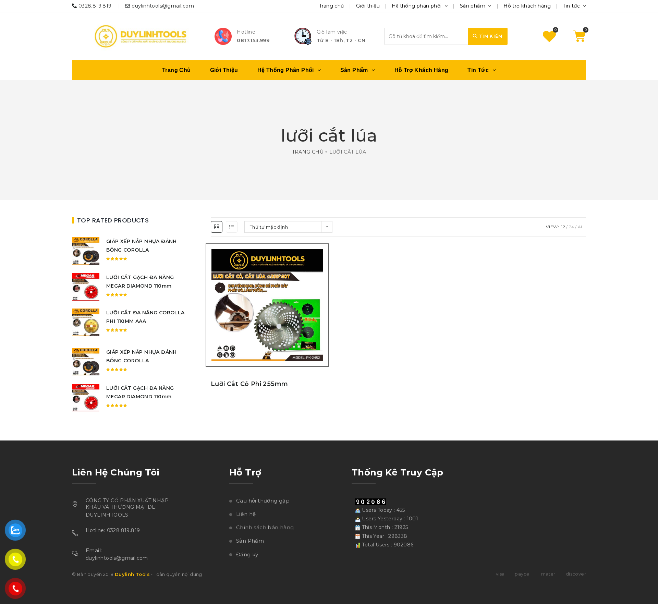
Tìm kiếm (489, 36)
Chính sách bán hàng (265, 527)
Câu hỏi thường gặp (263, 500)
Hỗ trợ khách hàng (527, 6)
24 (571, 226)
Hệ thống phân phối (417, 6)
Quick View (325, 323)
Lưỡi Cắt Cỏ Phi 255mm (249, 384)
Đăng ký (247, 554)
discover (576, 574)
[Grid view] (216, 227)
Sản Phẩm (250, 540)
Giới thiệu (368, 6)
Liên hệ (246, 514)
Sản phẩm (473, 6)
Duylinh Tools (132, 574)
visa (500, 574)
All (582, 226)
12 (563, 226)
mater (548, 574)
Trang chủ (331, 6)
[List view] (231, 227)
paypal (523, 574)
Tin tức (572, 6)
